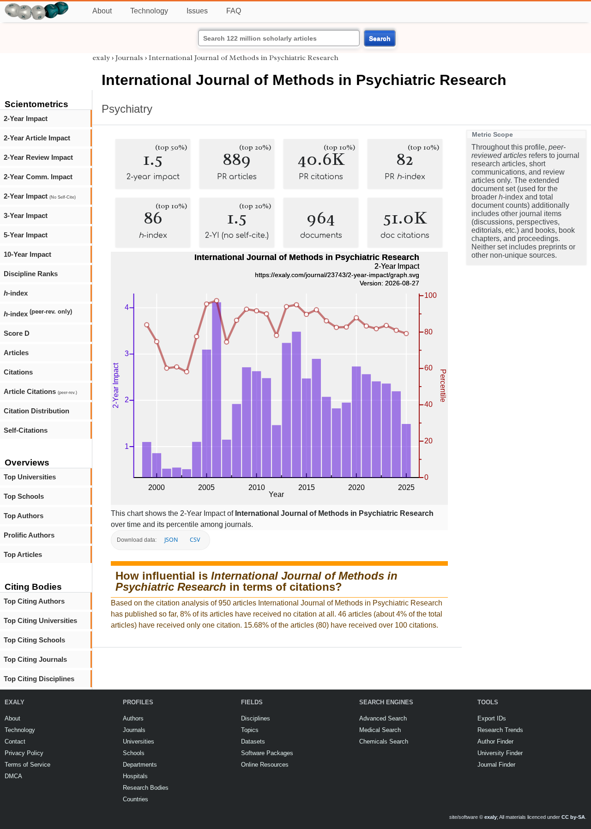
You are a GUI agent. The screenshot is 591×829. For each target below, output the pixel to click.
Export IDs (491, 718)
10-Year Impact (27, 254)
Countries (135, 799)
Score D (17, 333)
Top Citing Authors (34, 601)
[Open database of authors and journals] (37, 5)
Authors (133, 718)
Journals (129, 57)
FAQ (233, 11)
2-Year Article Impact (37, 138)
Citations (18, 372)
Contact (15, 741)
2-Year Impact (26, 118)
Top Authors (23, 516)
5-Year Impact (26, 235)
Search (380, 38)
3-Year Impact (26, 215)
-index (16, 293)
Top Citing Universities (40, 620)
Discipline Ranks (31, 274)
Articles (16, 353)
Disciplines (255, 718)
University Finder (500, 753)
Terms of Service (27, 764)
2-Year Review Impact (38, 157)
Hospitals (135, 776)
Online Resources (265, 764)
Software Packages (267, 753)
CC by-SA (573, 817)
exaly (101, 57)
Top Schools (24, 496)
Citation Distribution (36, 411)
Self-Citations (26, 430)
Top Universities (30, 477)
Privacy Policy (24, 753)
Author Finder (495, 741)
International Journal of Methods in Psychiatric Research (243, 57)
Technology (149, 11)
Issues (197, 11)
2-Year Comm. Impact (38, 177)
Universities (138, 741)
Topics (250, 729)
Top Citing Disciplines (39, 679)
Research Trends (500, 729)
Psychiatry (127, 109)
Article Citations (40, 391)
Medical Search (380, 729)
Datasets (253, 741)
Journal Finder (496, 764)
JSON (171, 540)
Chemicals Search (383, 741)
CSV (195, 540)
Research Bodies (146, 787)
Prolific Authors (29, 535)
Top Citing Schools (34, 640)
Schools (134, 753)
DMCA (13, 776)
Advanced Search (383, 718)
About (102, 11)
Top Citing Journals (35, 659)
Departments (140, 764)
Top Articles (23, 554)
